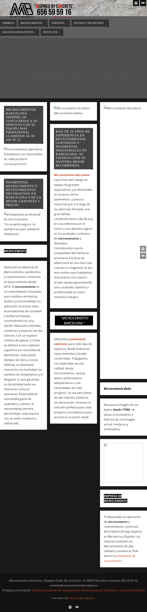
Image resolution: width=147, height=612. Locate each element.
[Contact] (143, 256)
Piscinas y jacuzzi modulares (99, 590)
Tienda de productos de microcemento (56, 590)
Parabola (73, 598)
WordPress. (88, 598)
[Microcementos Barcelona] (143, 249)
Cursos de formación (132, 590)
